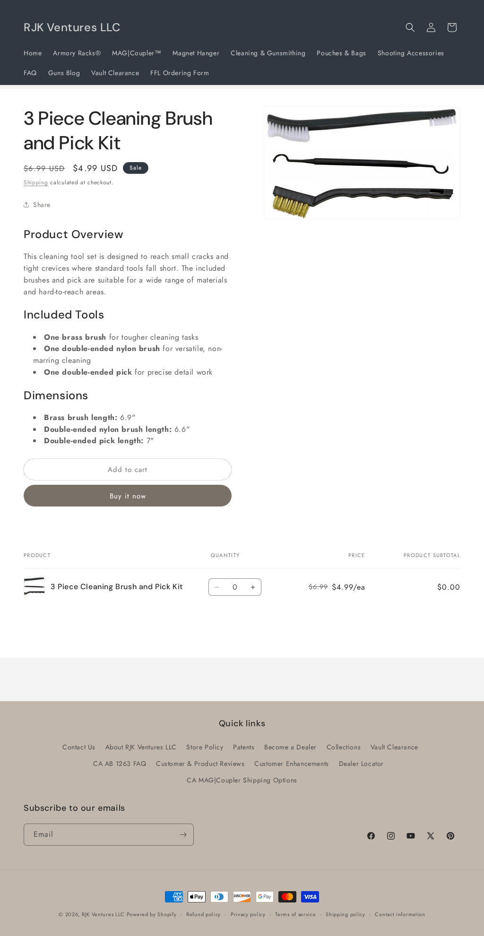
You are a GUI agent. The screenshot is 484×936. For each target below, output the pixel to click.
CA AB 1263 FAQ (119, 763)
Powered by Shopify (152, 914)
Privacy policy (248, 914)
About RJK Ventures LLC (141, 747)
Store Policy (204, 747)
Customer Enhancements (291, 763)
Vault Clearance (394, 747)
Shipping (36, 182)
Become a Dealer (290, 747)
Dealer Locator (361, 763)
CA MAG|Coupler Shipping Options (242, 780)
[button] (410, 27)
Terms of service (295, 914)
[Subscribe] (183, 835)
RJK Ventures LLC (104, 914)
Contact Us (78, 747)
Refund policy (203, 914)
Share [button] (42, 204)
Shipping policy (345, 914)
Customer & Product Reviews (200, 763)
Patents (243, 747)
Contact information (400, 914)
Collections (344, 747)
